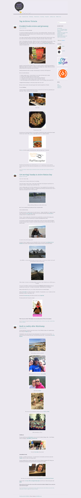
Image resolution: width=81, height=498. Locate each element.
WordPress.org (59, 87)
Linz (42, 374)
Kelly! (40, 390)
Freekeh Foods (35, 169)
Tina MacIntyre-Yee (40, 478)
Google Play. (42, 295)
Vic (49, 169)
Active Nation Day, (29, 213)
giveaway (38, 169)
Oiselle (26, 331)
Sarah (37, 452)
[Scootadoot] (40, 8)
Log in (58, 84)
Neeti (35, 452)
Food (22, 169)
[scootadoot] (59, 54)
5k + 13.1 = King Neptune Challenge (62, 29)
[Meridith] (59, 49)
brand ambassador (24, 487)
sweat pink (47, 169)
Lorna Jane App (26, 295)
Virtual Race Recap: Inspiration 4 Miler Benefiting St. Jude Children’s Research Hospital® (62, 33)
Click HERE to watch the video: (32, 438)
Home (20, 16)
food (32, 169)
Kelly (45, 374)
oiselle (44, 487)
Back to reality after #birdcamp (32, 326)
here (22, 150)
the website (25, 291)
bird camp (35, 487)
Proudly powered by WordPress (24, 496)
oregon (50, 487)
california (38, 487)
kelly (40, 487)
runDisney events (52, 16)
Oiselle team (47, 487)
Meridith (63, 46)
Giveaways (25, 169)
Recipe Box (47, 16)
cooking (30, 169)
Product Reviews (36, 16)
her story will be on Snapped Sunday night (32, 480)
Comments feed (59, 86)
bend (32, 487)
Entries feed (58, 85)
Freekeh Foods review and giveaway (33, 26)
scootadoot (63, 50)
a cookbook (31, 133)
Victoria (51, 169)
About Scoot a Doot (25, 16)
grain (40, 169)
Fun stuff (28, 487)
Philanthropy (31, 16)
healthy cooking (43, 169)
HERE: (20, 482)
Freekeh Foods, (46, 43)
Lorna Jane (51, 213)
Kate (48, 411)
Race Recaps (42, 16)
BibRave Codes (58, 16)
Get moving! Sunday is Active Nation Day (35, 175)
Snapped (20, 458)
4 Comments (23, 322)
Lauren (45, 411)
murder (42, 487)
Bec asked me (31, 437)
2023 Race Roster (59, 28)
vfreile (26, 176)
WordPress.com (39, 496)
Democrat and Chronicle (50, 478)
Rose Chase (52, 487)
